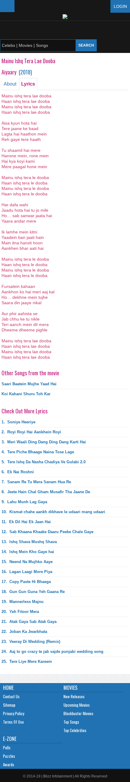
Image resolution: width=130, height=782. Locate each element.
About (10, 83)
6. (18, 472)
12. (47, 531)
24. (52, 651)
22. (24, 631)
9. (24, 502)
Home (8, 687)
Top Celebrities (74, 730)
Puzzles (9, 756)
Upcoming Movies (76, 705)
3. (44, 442)
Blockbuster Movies (78, 713)
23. (31, 641)
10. (53, 512)
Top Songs (71, 722)
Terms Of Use (13, 722)
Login (120, 6)
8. (46, 492)
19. (23, 601)
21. (29, 621)
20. (20, 611)
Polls (7, 748)
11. (26, 522)
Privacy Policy (13, 713)
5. (44, 462)
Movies (70, 687)
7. (36, 482)
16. (27, 571)
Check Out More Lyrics (24, 411)
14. (28, 551)
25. (27, 661)
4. (38, 452)
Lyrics (28, 83)
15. (27, 561)
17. (26, 581)
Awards (8, 764)
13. (29, 541)
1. (18, 422)
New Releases (74, 696)
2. (31, 432)
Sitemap (9, 705)
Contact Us (11, 696)
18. (33, 591)
